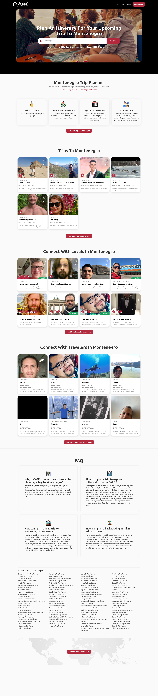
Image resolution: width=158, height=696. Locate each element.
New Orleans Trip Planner (89, 612)
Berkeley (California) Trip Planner (92, 594)
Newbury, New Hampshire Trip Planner (30, 612)
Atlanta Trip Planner (24, 587)
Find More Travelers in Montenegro (79, 442)
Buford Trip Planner (87, 576)
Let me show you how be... (93, 284)
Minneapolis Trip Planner (89, 578)
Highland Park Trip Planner (58, 615)
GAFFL (63, 90)
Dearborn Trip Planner (119, 581)
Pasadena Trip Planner (119, 594)
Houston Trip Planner (25, 615)
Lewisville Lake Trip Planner (90, 610)
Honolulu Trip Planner (56, 612)
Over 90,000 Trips (94, 47)
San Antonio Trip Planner (57, 581)
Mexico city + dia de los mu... (93, 183)
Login (129, 4)
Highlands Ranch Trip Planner (90, 590)
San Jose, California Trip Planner (28, 585)
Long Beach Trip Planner (120, 592)
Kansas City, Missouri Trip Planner (60, 578)
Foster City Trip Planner (120, 615)
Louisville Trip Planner (119, 599)
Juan (115, 424)
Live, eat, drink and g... (91, 319)
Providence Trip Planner (57, 605)
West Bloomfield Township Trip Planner (94, 605)
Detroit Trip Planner (118, 583)
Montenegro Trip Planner (88, 90)
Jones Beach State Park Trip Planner (93, 601)
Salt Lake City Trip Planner (89, 587)
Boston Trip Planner (24, 608)
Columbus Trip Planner (56, 574)
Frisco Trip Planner (118, 608)
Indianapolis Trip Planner (26, 626)
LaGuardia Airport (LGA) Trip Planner (61, 617)
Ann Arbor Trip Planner (119, 574)
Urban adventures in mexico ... (63, 183)
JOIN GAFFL (138, 4)
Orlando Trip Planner (56, 576)
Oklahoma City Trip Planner (121, 628)
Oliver (115, 382)
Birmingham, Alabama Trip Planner (29, 621)
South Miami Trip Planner (57, 592)
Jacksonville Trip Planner (57, 596)
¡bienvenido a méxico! (29, 284)
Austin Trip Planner (24, 605)
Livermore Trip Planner (56, 590)
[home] (20, 4)
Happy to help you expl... (123, 319)
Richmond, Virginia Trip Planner (91, 608)
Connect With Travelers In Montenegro (79, 347)
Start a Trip (120, 4)
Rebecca (85, 382)
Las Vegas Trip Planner (88, 585)
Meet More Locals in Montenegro (79, 332)
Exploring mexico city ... (123, 284)
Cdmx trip (54, 220)
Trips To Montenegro (79, 150)
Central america (26, 183)
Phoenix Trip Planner (24, 610)
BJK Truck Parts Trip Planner (121, 601)
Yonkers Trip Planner (25, 628)
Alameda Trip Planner (88, 574)
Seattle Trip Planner (24, 583)
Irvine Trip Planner (55, 610)
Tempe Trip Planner (118, 596)
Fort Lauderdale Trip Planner (58, 619)
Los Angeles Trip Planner (26, 576)
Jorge (22, 382)
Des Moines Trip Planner (89, 581)
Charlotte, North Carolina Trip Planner (61, 585)
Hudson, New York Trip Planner (28, 574)
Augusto (54, 424)
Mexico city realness (27, 220)
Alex (53, 382)
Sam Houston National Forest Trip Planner (31, 601)
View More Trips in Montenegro (79, 236)
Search (113, 41)
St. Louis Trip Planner (56, 601)
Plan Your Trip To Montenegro (79, 131)
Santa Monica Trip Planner (120, 619)
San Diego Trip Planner (25, 617)
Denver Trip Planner (24, 590)
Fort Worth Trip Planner (120, 603)
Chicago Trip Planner (24, 578)
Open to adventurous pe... (30, 319)
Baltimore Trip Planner (56, 599)
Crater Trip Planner (118, 605)
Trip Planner (73, 90)
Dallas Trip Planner (24, 603)
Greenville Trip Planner (88, 615)
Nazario (85, 424)
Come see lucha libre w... (61, 284)
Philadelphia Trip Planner (57, 583)
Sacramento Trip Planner (57, 587)
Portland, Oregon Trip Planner (28, 619)
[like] (44, 160)
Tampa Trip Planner (24, 624)
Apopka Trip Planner (87, 626)
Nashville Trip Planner (56, 621)
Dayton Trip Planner (118, 617)
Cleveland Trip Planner (119, 576)
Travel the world (119, 183)
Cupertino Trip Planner (56, 594)
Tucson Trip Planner (119, 578)
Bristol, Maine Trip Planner (121, 624)
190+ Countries (67, 47)
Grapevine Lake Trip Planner (121, 621)
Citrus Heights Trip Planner (89, 592)
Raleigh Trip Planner (87, 599)
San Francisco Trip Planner (26, 599)
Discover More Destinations (79, 651)
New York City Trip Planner (26, 594)
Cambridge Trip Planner (88, 596)
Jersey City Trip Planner (26, 592)
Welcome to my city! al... (61, 319)
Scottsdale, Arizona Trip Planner (91, 624)
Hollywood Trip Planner (57, 624)
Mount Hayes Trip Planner (57, 608)
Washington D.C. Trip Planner (27, 581)
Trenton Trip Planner (24, 596)
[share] (44, 165)
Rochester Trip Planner (119, 585)
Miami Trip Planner (87, 603)
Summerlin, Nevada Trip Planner (122, 610)
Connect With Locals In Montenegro (79, 251)
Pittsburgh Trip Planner (57, 603)
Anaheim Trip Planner (56, 626)
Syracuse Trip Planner (119, 612)
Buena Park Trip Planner (89, 583)
